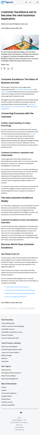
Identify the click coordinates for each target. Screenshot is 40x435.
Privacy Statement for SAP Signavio (19, 422)
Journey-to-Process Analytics (10, 352)
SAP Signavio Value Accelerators (11, 373)
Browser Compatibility (8, 405)
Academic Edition (6, 396)
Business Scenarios (7, 335)
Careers (3, 387)
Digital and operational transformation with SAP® (20, 293)
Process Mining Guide (8, 323)
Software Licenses (7, 402)
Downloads (4, 361)
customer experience (19, 106)
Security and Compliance (8, 393)
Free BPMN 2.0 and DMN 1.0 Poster (11, 332)
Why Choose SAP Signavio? (9, 346)
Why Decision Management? (9, 379)
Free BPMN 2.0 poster (8, 329)
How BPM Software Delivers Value (11, 349)
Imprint (19, 417)
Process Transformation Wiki (10, 338)
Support (4, 390)
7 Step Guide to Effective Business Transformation (20, 290)
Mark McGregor (28, 89)
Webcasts (4, 358)
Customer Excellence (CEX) (26, 308)
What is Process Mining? (8, 376)
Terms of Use (19, 425)
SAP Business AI (6, 370)
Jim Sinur (4, 91)
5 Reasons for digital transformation (15, 296)
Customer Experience (11, 308)
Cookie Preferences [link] (19, 429)
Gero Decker (19, 89)
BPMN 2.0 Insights (6, 355)
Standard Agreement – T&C (19, 420)
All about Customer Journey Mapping (12, 326)
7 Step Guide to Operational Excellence (17, 287)
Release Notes (6, 399)
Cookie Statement (19, 427)
